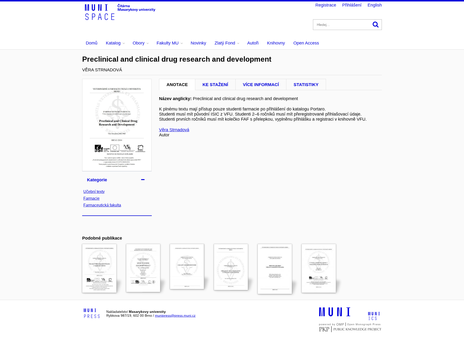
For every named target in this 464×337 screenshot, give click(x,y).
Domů (91, 43)
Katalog (113, 43)
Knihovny (276, 43)
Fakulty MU (168, 43)
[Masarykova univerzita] (334, 316)
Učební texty (94, 192)
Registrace (325, 5)
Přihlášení (352, 5)
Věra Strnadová (174, 129)
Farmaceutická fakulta (102, 205)
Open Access (306, 43)
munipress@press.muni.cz (175, 315)
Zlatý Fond (225, 43)
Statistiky (306, 84)
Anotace (177, 84)
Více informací (261, 84)
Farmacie (91, 198)
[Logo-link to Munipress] (92, 313)
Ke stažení (215, 84)
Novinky (198, 43)
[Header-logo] (121, 18)
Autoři (253, 43)
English (375, 5)
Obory (139, 43)
